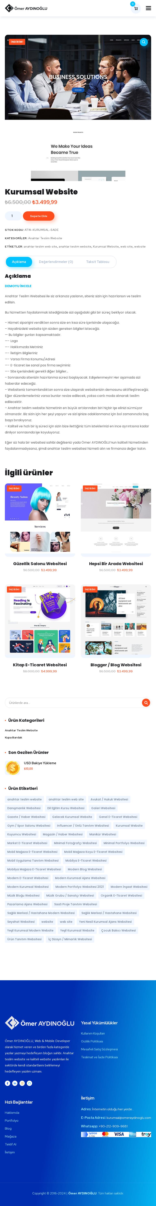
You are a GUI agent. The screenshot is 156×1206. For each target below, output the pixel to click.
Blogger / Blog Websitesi (116, 665)
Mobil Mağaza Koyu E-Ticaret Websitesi (93, 852)
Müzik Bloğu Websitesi (23, 895)
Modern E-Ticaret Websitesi (27, 878)
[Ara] (146, 703)
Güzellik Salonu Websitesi (40, 564)
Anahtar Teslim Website (45, 238)
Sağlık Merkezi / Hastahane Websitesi (108, 913)
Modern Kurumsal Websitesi (28, 887)
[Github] (29, 1083)
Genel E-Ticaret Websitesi (118, 817)
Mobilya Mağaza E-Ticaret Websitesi (34, 869)
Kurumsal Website (106, 246)
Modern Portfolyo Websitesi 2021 (79, 887)
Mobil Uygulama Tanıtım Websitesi (32, 861)
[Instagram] (22, 1083)
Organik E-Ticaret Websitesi (121, 895)
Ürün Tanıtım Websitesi (24, 939)
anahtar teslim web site (40, 246)
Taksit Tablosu (97, 262)
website (140, 246)
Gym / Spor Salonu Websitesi (28, 826)
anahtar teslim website (75, 246)
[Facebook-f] (7, 1083)
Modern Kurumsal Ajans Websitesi (80, 878)
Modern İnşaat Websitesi (129, 887)
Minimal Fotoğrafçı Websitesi (75, 843)
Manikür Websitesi (102, 834)
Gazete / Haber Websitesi (26, 817)
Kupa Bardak (13, 737)
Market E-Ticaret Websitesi (27, 843)
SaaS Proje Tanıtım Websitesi (75, 904)
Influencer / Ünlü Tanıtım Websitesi (83, 826)
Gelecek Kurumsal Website (72, 817)
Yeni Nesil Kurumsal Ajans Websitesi (105, 922)
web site (126, 246)
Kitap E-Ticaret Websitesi (40, 665)
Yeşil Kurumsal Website (77, 930)
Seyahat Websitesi (21, 922)
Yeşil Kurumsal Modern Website (30, 930)
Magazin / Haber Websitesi (62, 834)
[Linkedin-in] (14, 1083)
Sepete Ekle (38, 216)
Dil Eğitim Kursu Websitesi (65, 808)
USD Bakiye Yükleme (40, 763)
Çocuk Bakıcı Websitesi (118, 930)
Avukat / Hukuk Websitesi (109, 799)
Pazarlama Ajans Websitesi (27, 904)
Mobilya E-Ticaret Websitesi (85, 861)
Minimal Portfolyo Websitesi (124, 843)
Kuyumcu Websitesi (21, 834)
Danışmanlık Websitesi (23, 808)
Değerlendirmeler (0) (56, 262)
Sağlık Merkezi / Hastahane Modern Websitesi (41, 913)
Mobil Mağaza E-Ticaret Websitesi (32, 852)
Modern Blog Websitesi (85, 869)
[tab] (19, 262)
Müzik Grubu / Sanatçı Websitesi (70, 895)
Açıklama (19, 262)
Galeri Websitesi (103, 808)
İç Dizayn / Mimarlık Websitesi (70, 939)
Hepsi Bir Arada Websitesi (116, 564)
